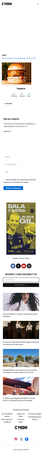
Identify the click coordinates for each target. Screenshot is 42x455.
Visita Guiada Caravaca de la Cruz (34, 418)
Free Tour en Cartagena (34, 414)
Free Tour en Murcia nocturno (7, 415)
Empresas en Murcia (20, 415)
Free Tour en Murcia (20, 420)
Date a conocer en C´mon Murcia (7, 420)
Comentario (7, 131)
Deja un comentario (7, 58)
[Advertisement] (21, 30)
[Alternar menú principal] (38, 4)
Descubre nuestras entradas (21, 410)
